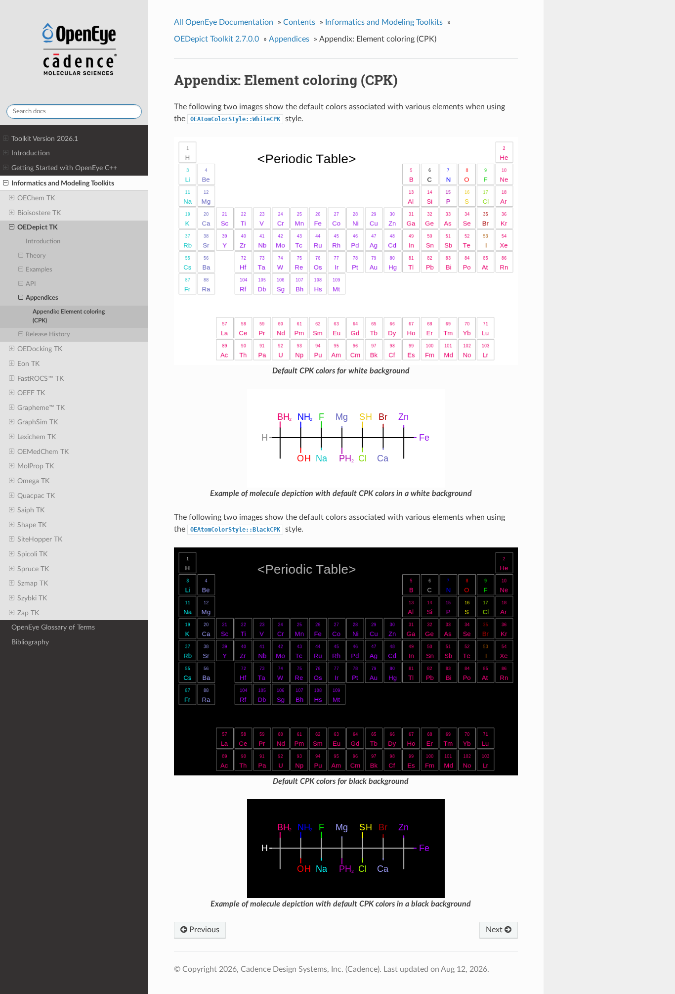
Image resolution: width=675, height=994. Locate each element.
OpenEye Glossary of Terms (53, 627)
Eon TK (28, 363)
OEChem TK (36, 198)
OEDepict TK (37, 227)
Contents (299, 22)
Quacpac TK (36, 495)
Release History (48, 334)
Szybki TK (32, 598)
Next (495, 930)
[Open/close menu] (5, 139)
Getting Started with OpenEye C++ (64, 168)
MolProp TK (35, 466)
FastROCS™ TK (40, 378)
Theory (36, 256)
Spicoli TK (32, 554)
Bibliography (30, 642)
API (31, 284)
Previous (203, 930)
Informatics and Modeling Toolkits (62, 183)
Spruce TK (33, 569)
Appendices (42, 298)
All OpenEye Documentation (223, 22)
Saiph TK (30, 510)
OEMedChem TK (43, 451)
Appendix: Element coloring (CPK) (69, 316)
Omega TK (33, 481)
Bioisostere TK (39, 213)
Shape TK (31, 525)
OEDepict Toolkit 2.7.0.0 (216, 39)
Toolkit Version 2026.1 (44, 138)
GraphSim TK (37, 422)
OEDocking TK (39, 349)
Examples (39, 270)
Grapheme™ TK (41, 407)
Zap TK (28, 613)
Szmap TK (32, 583)
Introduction (30, 153)
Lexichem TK (36, 437)
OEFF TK (31, 393)
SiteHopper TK (39, 539)
